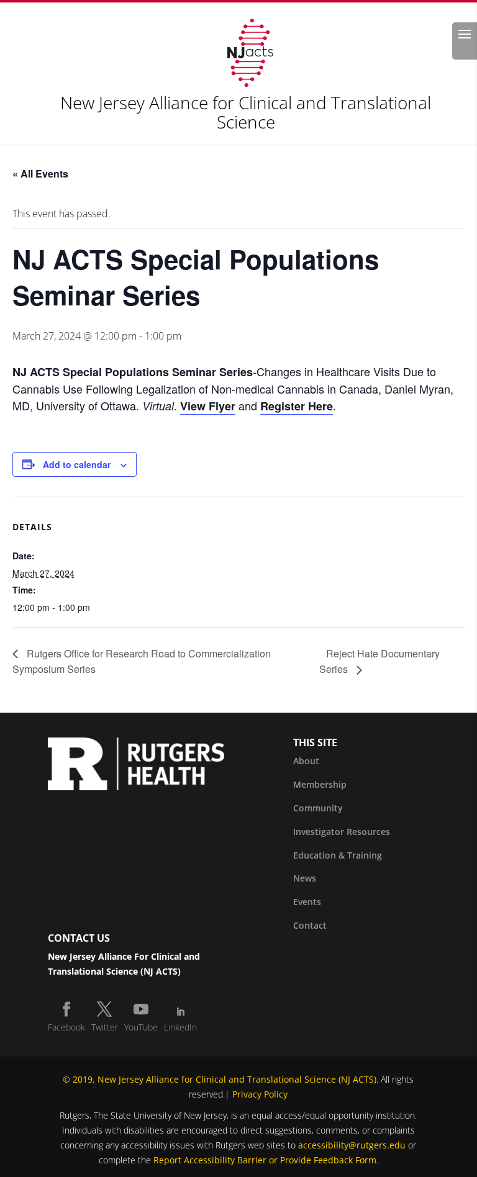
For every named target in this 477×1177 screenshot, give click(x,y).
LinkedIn (180, 1027)
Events (307, 902)
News (304, 878)
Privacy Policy (260, 1094)
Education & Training (337, 855)
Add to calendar (77, 464)
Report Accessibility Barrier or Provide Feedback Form (264, 1160)
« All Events (40, 173)
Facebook (66, 1027)
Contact (310, 925)
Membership (320, 784)
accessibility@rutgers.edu (352, 1145)
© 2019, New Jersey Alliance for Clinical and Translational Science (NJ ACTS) (219, 1079)
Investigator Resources (341, 831)
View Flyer (207, 406)
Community (318, 808)
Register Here (296, 406)
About (306, 761)
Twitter (104, 1027)
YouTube (141, 1027)
